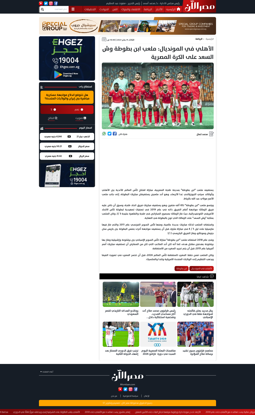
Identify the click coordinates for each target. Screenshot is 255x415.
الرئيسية (210, 38)
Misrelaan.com (127, 384)
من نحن (114, 396)
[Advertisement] (158, 163)
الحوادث (104, 9)
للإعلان (146, 396)
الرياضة (148, 9)
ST (104, 402)
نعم (77, 109)
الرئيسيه (171, 9)
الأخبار (159, 9)
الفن (115, 9)
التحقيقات (90, 9)
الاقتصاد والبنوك (130, 9)
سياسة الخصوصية (130, 396)
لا (51, 109)
